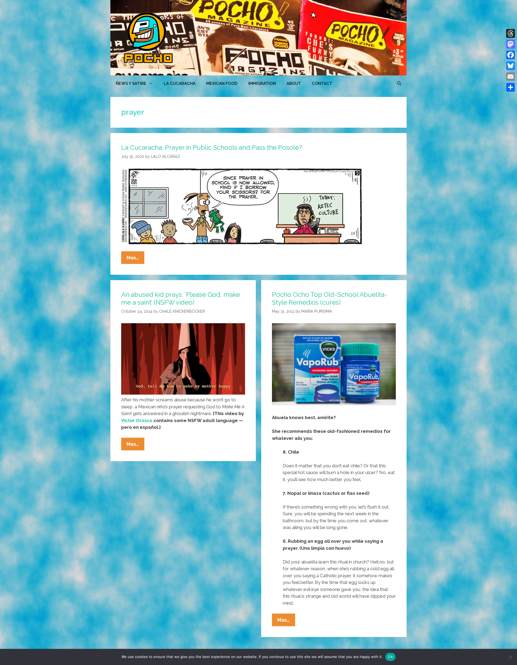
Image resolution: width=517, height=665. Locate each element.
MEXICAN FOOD (221, 83)
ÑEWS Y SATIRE (131, 83)
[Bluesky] (510, 65)
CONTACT (322, 83)
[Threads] (510, 33)
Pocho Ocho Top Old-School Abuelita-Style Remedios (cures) (329, 298)
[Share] (510, 87)
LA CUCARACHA (179, 83)
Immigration (262, 83)
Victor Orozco (136, 420)
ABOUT (294, 83)
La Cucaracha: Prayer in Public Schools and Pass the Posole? (211, 147)
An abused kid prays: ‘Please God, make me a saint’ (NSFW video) (180, 298)
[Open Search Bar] (399, 83)
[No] (510, 657)
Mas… (135, 259)
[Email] (510, 76)
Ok (390, 656)
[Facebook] (510, 55)
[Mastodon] (510, 44)
